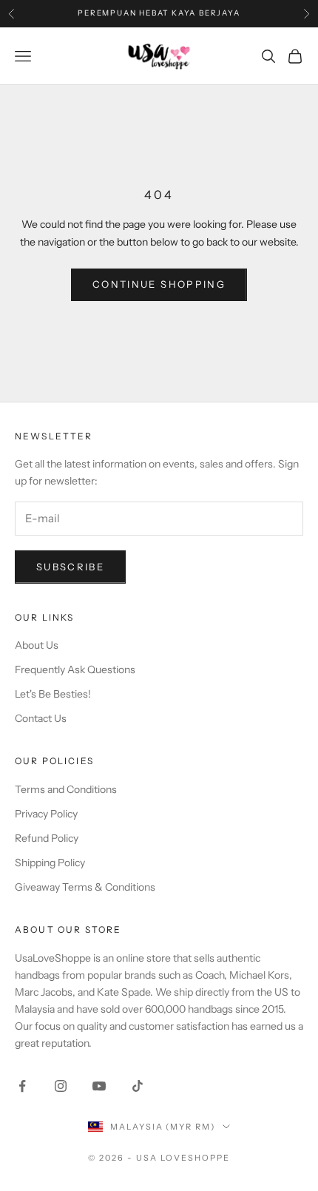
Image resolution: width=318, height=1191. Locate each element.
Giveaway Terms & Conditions (85, 887)
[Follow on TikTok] (137, 1086)
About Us (36, 645)
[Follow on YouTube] (99, 1086)
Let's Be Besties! (53, 694)
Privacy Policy (46, 813)
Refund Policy (46, 838)
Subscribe (70, 567)
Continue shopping (159, 284)
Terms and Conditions (66, 789)
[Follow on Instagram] (60, 1086)
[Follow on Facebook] (22, 1086)
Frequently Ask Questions (75, 669)
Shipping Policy (50, 862)
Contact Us (41, 718)
